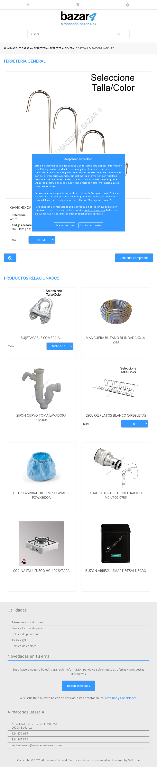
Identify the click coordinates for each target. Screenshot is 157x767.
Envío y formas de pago (27, 628)
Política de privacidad (25, 634)
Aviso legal (19, 640)
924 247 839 (20, 739)
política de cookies (94, 210)
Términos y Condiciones (120, 698)
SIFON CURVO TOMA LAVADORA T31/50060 (41, 417)
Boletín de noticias (78, 686)
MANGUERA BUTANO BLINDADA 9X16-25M (116, 339)
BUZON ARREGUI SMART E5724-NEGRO (115, 570)
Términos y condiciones (27, 622)
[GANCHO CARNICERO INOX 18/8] (78, 133)
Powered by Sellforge (126, 760)
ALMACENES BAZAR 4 (19, 48)
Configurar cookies (90, 225)
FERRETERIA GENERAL (62, 48)
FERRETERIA (41, 48)
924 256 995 (20, 733)
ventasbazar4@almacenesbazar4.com (37, 745)
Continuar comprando (134, 258)
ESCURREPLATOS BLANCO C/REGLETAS (115, 415)
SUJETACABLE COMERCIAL (41, 337)
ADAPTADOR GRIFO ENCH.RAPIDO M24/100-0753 (116, 495)
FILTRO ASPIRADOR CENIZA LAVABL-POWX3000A (41, 495)
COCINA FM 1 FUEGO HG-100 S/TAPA (41, 570)
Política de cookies (24, 646)
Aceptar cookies (65, 225)
